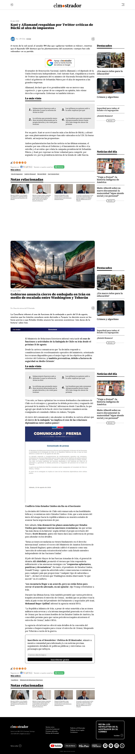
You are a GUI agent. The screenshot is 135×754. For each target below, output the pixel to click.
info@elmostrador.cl (24, 733)
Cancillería (14, 680)
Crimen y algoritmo (108, 97)
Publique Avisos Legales (77, 730)
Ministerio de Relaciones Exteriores (31, 680)
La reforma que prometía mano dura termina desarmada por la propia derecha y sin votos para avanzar (45, 121)
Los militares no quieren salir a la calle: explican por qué (77, 109)
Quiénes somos (50, 727)
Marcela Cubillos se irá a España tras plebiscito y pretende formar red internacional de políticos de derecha (19, 197)
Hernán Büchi (41, 174)
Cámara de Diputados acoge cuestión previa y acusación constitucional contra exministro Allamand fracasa (62, 197)
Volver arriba (14, 746)
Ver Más (28, 38)
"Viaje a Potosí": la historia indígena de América (108, 180)
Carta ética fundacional (52, 729)
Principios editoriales (52, 731)
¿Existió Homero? (105, 116)
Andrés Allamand (30, 174)
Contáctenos (74, 732)
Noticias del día (107, 151)
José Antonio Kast (53, 174)
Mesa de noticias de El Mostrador (24, 308)
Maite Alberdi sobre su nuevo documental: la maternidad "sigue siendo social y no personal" (110, 192)
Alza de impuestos (16, 174)
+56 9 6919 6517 (15, 733)
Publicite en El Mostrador (77, 728)
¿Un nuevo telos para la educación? (110, 72)
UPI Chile (22, 39)
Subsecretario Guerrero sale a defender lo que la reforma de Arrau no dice (44, 110)
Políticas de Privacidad (52, 733)
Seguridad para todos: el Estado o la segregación (108, 109)
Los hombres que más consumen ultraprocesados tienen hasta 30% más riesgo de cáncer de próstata (78, 121)
